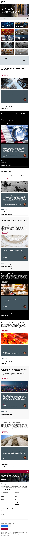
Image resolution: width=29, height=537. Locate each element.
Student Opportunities (18, 494)
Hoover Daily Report (18, 501)
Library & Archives (4, 501)
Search (2, 504)
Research (2, 496)
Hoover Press (17, 502)
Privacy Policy (3, 535)
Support (3, 479)
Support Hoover (3, 502)
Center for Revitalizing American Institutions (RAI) (15, 426)
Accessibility (17, 504)
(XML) (8, 535)
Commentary (3, 497)
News (16, 496)
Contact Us (16, 499)
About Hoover (3, 494)
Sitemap (6, 535)
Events (16, 497)
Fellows (2, 499)
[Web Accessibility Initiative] (3, 2)
